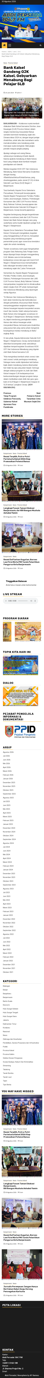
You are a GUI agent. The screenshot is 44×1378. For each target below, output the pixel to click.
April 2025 (7, 813)
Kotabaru (6, 1028)
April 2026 (7, 767)
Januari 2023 (8, 915)
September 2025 (9, 794)
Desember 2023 (9, 873)
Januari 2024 (8, 870)
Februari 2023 (8, 911)
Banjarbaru (7, 994)
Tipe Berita (7, 1085)
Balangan (6, 986)
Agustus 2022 (8, 934)
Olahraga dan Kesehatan (12, 1039)
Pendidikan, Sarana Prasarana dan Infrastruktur (21, 1043)
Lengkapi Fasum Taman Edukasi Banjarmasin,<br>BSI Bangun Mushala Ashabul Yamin (22, 510)
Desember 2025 (9, 782)
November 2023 (9, 877)
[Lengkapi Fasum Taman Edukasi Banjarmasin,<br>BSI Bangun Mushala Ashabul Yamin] (22, 486)
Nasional (6, 1031)
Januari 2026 (8, 779)
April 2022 (7, 949)
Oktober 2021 (8, 972)
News (5, 63)
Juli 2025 (6, 801)
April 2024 (7, 858)
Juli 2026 (6, 756)
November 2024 (9, 832)
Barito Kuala (7, 1001)
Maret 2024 (7, 862)
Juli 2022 (6, 938)
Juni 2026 (6, 760)
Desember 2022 (9, 919)
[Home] (4, 45)
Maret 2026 (7, 771)
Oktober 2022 (8, 927)
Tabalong (6, 1069)
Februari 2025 (8, 820)
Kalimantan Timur (9, 1024)
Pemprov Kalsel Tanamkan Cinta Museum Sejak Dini (32, 397)
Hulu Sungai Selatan (10, 1009)
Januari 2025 (8, 824)
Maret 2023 (7, 908)
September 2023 (9, 885)
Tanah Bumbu (8, 1073)
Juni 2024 (6, 851)
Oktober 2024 (8, 836)
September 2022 (9, 930)
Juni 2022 (6, 942)
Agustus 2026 (8, 752)
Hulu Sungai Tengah (10, 1012)
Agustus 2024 (8, 843)
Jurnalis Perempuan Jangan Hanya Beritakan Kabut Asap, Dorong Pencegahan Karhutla (21, 1289)
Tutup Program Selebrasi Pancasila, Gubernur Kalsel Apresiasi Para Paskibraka (12, 400)
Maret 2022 (7, 953)
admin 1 (19, 93)
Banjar (5, 990)
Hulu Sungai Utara (10, 1016)
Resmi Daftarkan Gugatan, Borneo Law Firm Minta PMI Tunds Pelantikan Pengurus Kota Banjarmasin (22, 562)
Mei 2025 (6, 809)
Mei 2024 (6, 854)
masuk (18, 585)
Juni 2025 (6, 805)
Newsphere (22, 1375)
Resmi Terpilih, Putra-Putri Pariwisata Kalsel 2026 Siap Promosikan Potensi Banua (17, 459)
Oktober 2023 (8, 881)
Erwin (21, 465)
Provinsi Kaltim (8, 1054)
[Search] (40, 45)
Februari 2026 (8, 775)
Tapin (5, 1081)
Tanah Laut (7, 1077)
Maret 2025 (7, 817)
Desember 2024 (9, 828)
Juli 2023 (6, 892)
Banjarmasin (8, 453)
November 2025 (9, 786)
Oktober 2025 (8, 790)
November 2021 (9, 968)
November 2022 (9, 923)
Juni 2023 (6, 896)
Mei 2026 (6, 763)
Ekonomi (6, 1005)
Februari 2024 (8, 866)
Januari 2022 (8, 961)
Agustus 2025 (8, 798)
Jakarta (6, 1020)
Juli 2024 (6, 847)
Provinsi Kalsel (13, 63)
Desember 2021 (9, 965)
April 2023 (7, 904)
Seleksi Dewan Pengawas (12, 1058)
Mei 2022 (6, 945)
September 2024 (9, 839)
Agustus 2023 (8, 889)
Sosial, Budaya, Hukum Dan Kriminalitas (18, 1062)
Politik (5, 1047)
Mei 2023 (6, 900)
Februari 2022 (8, 957)
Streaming (7, 1066)
